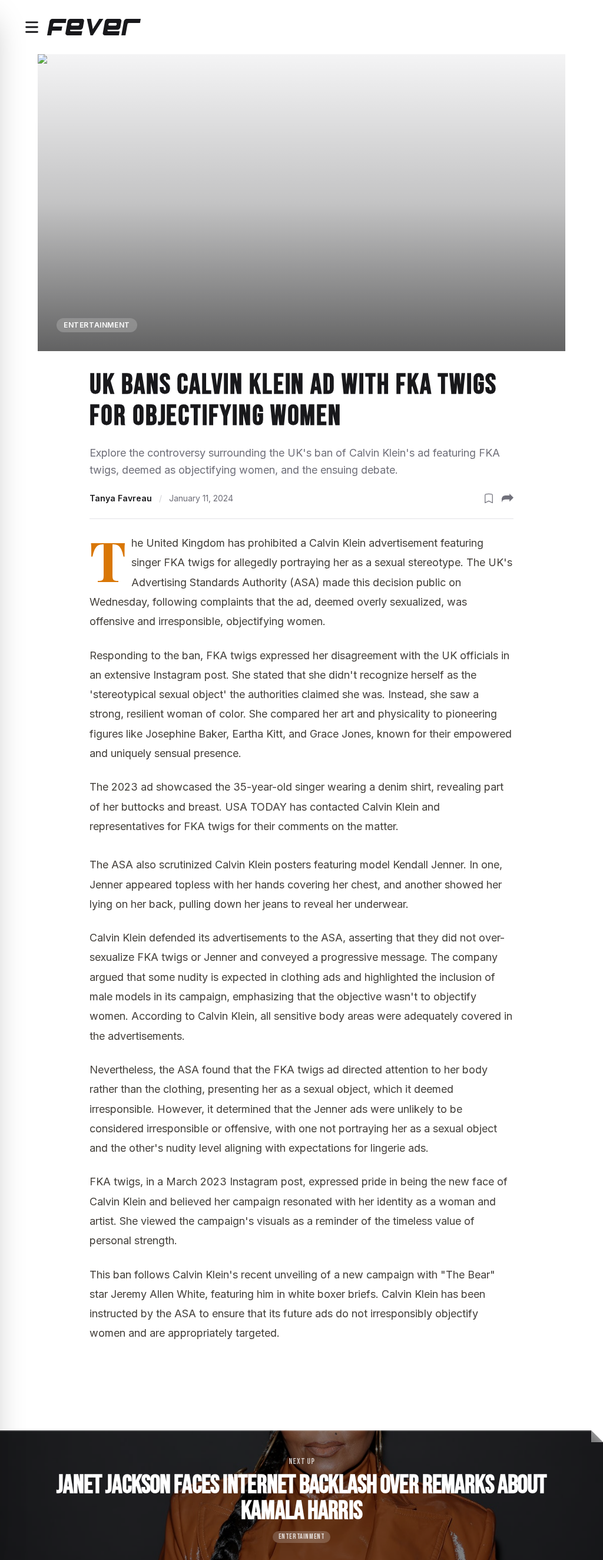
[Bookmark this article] (489, 498)
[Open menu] (32, 27)
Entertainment (97, 324)
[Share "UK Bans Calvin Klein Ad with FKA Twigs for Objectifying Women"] (507, 498)
